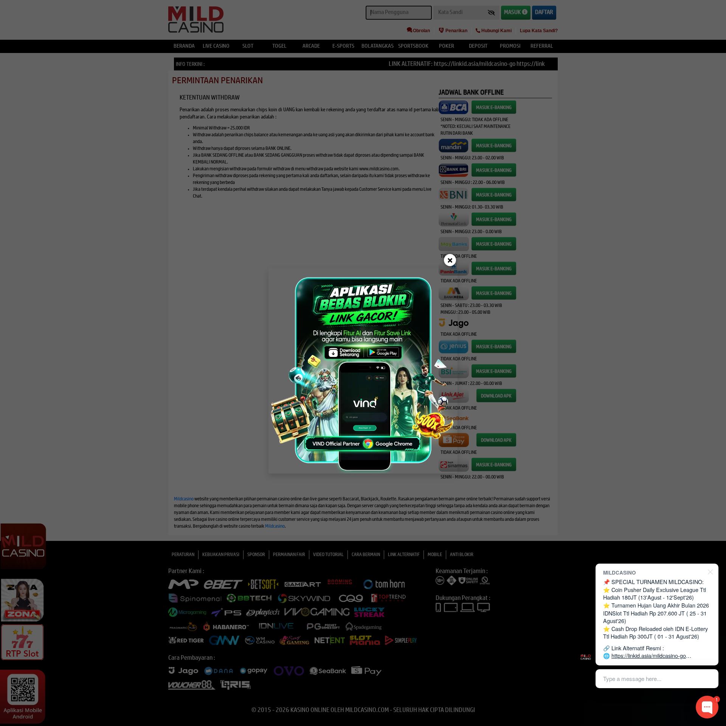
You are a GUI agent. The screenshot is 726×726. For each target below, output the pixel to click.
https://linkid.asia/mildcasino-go (648, 655)
